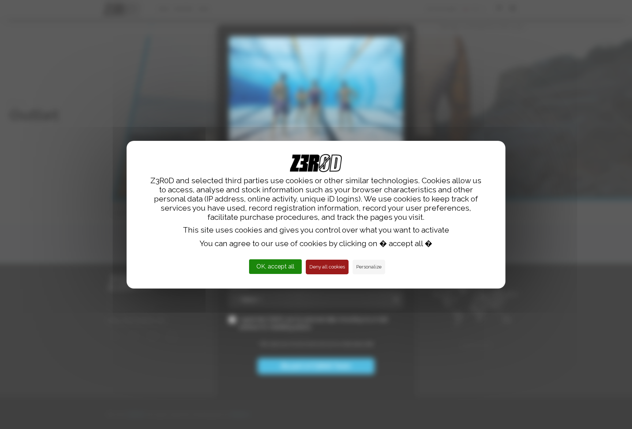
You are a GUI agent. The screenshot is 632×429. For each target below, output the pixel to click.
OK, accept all (275, 266)
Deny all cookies (327, 267)
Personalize (368, 267)
